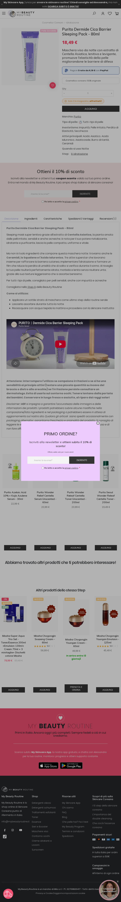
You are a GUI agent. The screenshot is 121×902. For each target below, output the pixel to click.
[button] (8, 894)
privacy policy (71, 467)
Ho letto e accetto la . (62, 467)
